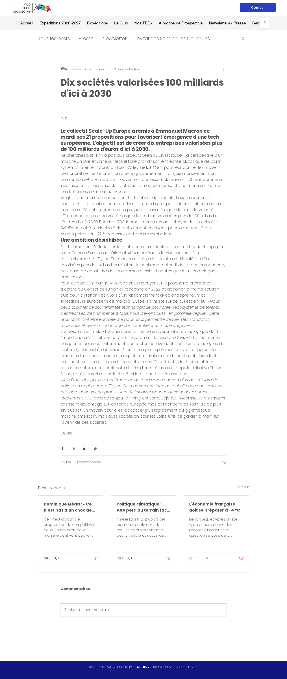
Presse (86, 38)
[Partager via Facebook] (63, 448)
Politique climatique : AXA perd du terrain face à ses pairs (143, 507)
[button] (243, 38)
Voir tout (242, 487)
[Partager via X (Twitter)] (74, 448)
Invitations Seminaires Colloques (173, 38)
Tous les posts (54, 38)
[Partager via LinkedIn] (85, 448)
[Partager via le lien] (95, 448)
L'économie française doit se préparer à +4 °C (214, 507)
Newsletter (114, 38)
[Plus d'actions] (223, 69)
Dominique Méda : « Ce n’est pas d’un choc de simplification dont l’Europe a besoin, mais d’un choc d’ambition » (68, 507)
